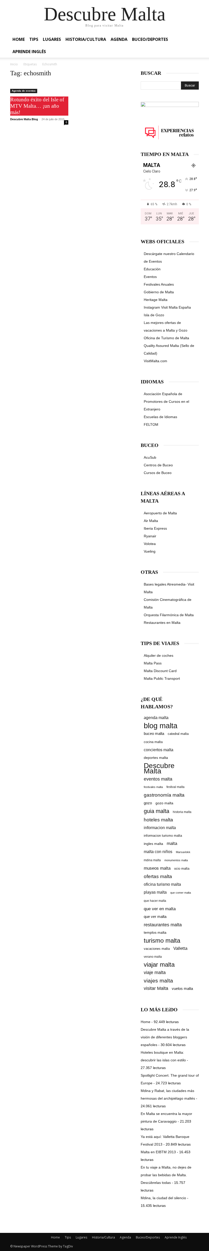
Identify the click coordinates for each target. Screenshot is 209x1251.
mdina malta (152, 860)
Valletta (180, 948)
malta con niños (158, 851)
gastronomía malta (164, 795)
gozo (148, 803)
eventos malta (158, 779)
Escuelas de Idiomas (160, 417)
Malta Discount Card (160, 671)
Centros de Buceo (158, 465)
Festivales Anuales (159, 284)
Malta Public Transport (162, 678)
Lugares (52, 39)
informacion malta (160, 827)
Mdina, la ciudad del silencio (163, 1198)
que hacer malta (155, 900)
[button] (193, 39)
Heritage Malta (155, 300)
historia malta (182, 811)
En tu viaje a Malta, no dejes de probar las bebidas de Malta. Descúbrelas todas (166, 1175)
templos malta (155, 932)
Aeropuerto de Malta (160, 513)
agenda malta (156, 717)
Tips (33, 39)
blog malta (160, 725)
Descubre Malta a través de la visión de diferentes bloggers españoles (165, 1037)
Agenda (119, 39)
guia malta (156, 811)
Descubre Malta (159, 768)
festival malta (175, 786)
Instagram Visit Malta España (167, 307)
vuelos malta (182, 988)
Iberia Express (155, 528)
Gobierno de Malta (159, 292)
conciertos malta (158, 750)
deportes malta (156, 758)
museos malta (157, 868)
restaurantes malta (163, 924)
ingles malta (153, 844)
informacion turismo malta (163, 835)
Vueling (149, 551)
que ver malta (155, 917)
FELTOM (151, 424)
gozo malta (164, 803)
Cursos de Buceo (158, 473)
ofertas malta (158, 876)
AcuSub (150, 457)
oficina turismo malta (162, 884)
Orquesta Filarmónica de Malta (169, 615)
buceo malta (154, 733)
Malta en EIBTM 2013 (158, 1152)
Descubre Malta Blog (24, 119)
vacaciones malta (157, 949)
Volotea (150, 544)
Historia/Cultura (86, 39)
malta (172, 843)
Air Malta (151, 521)
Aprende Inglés (29, 51)
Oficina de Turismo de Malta (166, 338)
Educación (152, 269)
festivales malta (153, 786)
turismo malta (162, 940)
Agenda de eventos (24, 90)
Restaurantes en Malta (162, 623)
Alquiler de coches (158, 655)
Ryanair (150, 536)
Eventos (150, 277)
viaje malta (155, 972)
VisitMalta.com (155, 361)
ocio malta (181, 868)
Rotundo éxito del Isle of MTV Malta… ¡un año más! (37, 105)
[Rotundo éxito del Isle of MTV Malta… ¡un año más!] (39, 87)
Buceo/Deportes (150, 39)
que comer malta (180, 892)
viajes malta (158, 980)
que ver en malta (160, 908)
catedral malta (178, 734)
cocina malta (153, 742)
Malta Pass (153, 663)
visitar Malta (156, 988)
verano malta (153, 956)
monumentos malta (176, 860)
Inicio (14, 64)
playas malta (155, 892)
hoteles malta (158, 819)
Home (18, 39)
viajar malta (159, 964)
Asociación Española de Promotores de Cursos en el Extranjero (166, 401)
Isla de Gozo (154, 315)
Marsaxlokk (183, 852)
